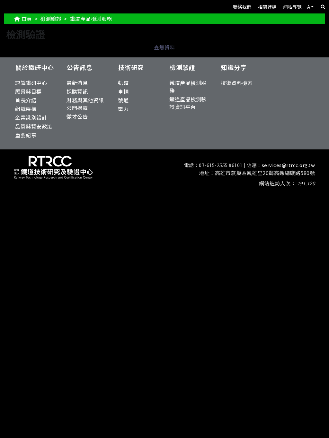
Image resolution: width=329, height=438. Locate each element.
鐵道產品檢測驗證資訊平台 (188, 103)
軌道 (123, 83)
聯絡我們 (242, 6)
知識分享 (234, 67)
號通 (123, 100)
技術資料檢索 (237, 83)
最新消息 (77, 83)
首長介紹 (25, 100)
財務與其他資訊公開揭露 (85, 104)
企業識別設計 (31, 117)
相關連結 (267, 6)
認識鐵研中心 (31, 83)
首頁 (27, 18)
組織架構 (25, 109)
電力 (123, 109)
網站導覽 (292, 6)
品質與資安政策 (33, 126)
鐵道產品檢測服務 (188, 86)
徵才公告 (77, 116)
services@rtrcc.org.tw (288, 165)
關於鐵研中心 (34, 67)
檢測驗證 (50, 18)
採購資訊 (77, 91)
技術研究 (131, 67)
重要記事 (25, 135)
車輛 (123, 91)
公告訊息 (80, 67)
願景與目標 (28, 91)
